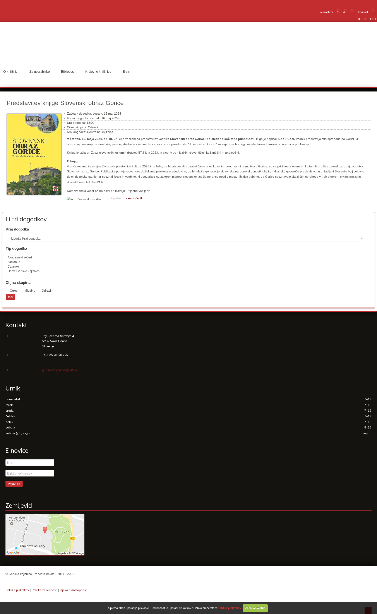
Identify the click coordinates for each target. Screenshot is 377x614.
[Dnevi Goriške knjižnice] (184, 271)
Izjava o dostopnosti (73, 590)
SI (359, 19)
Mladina (29, 290)
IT (365, 19)
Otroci (14, 290)
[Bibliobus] (184, 262)
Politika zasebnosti (44, 590)
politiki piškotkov (229, 608)
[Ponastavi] (352, 12)
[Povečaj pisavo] (345, 12)
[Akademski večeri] (184, 257)
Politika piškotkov (17, 590)
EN (372, 19)
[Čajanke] (184, 266)
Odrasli (46, 290)
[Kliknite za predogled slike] (34, 197)
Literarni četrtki (134, 198)
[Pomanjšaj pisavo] (338, 12)
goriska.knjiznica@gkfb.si (59, 370)
